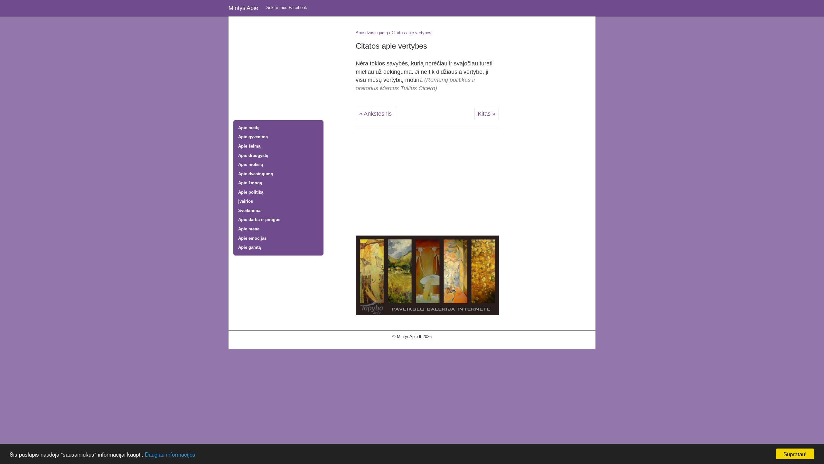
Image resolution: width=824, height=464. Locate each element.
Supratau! (795, 454)
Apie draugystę (253, 155)
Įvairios (245, 201)
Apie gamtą (249, 247)
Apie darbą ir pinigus (259, 219)
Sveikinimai (250, 210)
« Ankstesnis (375, 114)
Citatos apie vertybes (411, 32)
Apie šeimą (249, 146)
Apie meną (248, 229)
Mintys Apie (243, 8)
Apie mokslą (250, 164)
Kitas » (486, 114)
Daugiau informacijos (170, 454)
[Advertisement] (289, 69)
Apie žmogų (250, 182)
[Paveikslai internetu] (427, 275)
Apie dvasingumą (255, 173)
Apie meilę (248, 127)
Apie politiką (250, 192)
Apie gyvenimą (253, 136)
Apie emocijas (252, 238)
